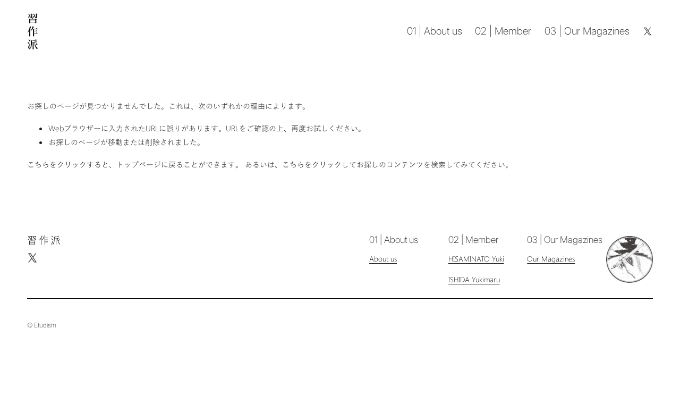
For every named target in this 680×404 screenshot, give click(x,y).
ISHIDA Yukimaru (474, 279)
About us (383, 258)
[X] (647, 31)
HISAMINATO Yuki (476, 258)
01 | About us (434, 31)
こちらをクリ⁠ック (57, 164)
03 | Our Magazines (587, 31)
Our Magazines (551, 258)
